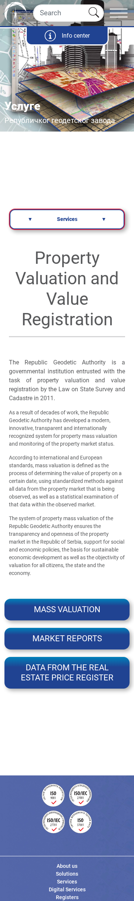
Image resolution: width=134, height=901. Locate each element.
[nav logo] (15, 12)
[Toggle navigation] (122, 13)
